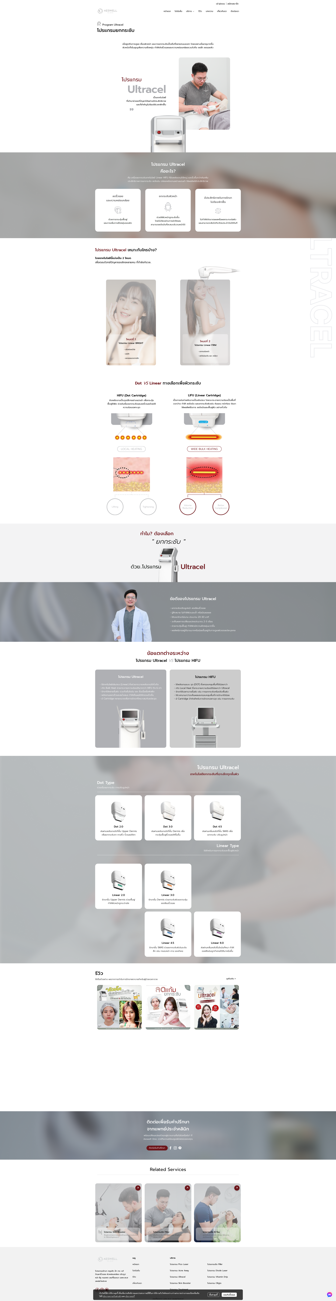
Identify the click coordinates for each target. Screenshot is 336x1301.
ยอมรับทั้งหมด (229, 1295)
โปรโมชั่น (136, 1270)
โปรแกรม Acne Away (179, 1270)
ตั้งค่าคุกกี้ (213, 1295)
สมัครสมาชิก (233, 3)
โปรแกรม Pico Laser (179, 1264)
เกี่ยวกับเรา (137, 1283)
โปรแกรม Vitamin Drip (217, 1276)
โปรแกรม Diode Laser (217, 1270)
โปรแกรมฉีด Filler (214, 1264)
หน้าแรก (136, 1264)
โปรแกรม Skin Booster (180, 1283)
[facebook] (170, 1148)
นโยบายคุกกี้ (130, 1296)
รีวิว (134, 1276)
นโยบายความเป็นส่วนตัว (112, 1296)
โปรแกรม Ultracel (177, 1276)
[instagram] (175, 1148)
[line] (180, 1148)
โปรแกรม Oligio (214, 1283)
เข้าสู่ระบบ (220, 3)
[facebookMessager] (329, 1294)
